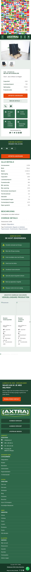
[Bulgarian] (28, 0)
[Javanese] (7, 8)
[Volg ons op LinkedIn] (23, 570)
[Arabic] (10, 0)
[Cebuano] (5, 2)
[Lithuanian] (5, 9)
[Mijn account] (25, 37)
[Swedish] (5, 15)
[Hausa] (5, 6)
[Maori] (23, 9)
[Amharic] (7, 0)
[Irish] (28, 6)
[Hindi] (12, 6)
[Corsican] (15, 2)
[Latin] (28, 8)
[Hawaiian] (7, 6)
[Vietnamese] (28, 15)
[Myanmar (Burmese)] (2, 11)
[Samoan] (28, 11)
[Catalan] (2, 2)
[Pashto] (10, 11)
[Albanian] (5, 0)
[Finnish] (10, 4)
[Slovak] (17, 13)
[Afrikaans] (2, 0)
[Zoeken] (21, 37)
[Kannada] (10, 8)
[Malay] (15, 9)
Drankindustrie (8, 227)
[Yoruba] (10, 17)
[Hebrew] (10, 6)
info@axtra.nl (8, 440)
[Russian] (25, 11)
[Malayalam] (17, 9)
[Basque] (17, 0)
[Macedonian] (10, 9)
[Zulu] (12, 17)
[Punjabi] (20, 11)
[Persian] (12, 11)
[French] (12, 4)
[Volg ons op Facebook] (19, 570)
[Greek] (25, 4)
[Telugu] (12, 15)
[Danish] (23, 2)
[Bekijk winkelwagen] (28, 37)
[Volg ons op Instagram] (21, 570)
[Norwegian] (7, 11)
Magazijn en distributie (19, 227)
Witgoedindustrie (23, 229)
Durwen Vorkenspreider (7, 318)
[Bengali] (23, 0)
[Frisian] (15, 4)
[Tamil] (10, 15)
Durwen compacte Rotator (21, 319)
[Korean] (17, 8)
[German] (23, 4)
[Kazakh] (12, 8)
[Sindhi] (12, 13)
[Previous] (3, 50)
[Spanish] (25, 13)
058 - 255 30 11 (8, 443)
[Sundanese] (28, 13)
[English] (28, 2)
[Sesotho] (7, 13)
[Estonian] (5, 4)
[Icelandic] (20, 6)
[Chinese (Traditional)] (12, 2)
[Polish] (15, 11)
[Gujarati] (28, 4)
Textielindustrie (14, 229)
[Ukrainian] (20, 15)
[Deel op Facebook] (12, 133)
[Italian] (2, 8)
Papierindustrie (5, 229)
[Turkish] (17, 15)
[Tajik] (7, 15)
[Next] (27, 50)
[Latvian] (2, 9)
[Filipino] (7, 4)
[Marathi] (25, 9)
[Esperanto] (2, 4)
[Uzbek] (25, 15)
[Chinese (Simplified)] (10, 2)
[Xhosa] (5, 17)
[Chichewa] (7, 2)
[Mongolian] (28, 9)
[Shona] (10, 13)
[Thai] (15, 15)
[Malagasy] (12, 9)
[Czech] (20, 2)
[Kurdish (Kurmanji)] (20, 8)
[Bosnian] (25, 0)
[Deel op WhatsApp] (10, 133)
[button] (2, 37)
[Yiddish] (7, 17)
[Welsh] (2, 17)
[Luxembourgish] (7, 9)
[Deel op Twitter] (14, 133)
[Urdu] (23, 15)
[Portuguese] (17, 11)
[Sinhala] (15, 13)
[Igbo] (23, 6)
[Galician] (17, 4)
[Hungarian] (17, 6)
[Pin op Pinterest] (18, 133)
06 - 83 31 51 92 (8, 446)
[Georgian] (20, 4)
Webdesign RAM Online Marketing (15, 567)
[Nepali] (5, 11)
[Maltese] (20, 9)
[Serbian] (5, 13)
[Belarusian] (20, 0)
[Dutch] (25, 2)
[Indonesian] (25, 6)
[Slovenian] (20, 13)
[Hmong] (15, 6)
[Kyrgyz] (23, 8)
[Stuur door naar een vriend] (16, 133)
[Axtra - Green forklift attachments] (13, 37)
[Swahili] (2, 15)
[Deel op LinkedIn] (21, 133)
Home (4, 71)
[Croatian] (17, 2)
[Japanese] (5, 8)
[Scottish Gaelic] (2, 13)
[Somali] (23, 13)
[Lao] (25, 8)
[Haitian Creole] (2, 6)
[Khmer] (15, 8)
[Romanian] (23, 11)
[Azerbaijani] (15, 0)
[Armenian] (12, 0)
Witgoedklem (10, 71)
